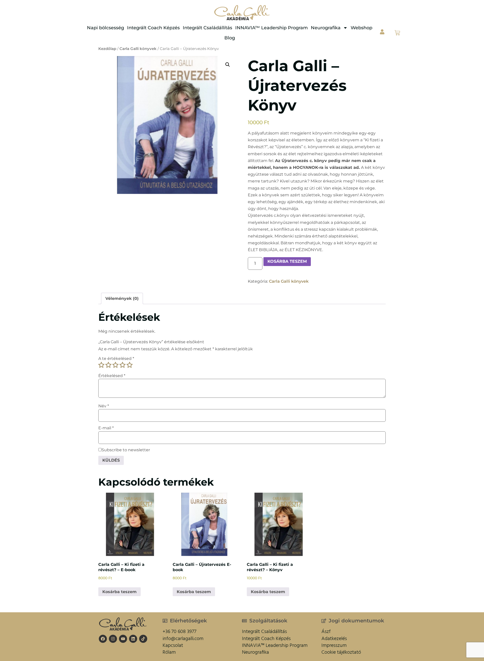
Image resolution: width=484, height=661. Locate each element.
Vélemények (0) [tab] (122, 298)
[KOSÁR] (397, 33)
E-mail (106, 428)
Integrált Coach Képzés (153, 28)
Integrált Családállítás (207, 28)
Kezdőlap (107, 48)
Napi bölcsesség (105, 28)
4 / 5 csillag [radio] (122, 365)
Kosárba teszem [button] (119, 591)
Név (103, 406)
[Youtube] (123, 639)
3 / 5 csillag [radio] (115, 365)
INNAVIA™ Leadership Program (271, 28)
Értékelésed (111, 376)
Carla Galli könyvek (138, 48)
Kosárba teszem (287, 261)
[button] (227, 64)
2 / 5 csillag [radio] (108, 365)
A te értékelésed (116, 359)
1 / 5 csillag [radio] (101, 365)
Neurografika (326, 28)
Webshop (361, 28)
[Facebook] (103, 639)
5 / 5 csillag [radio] (130, 365)
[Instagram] (113, 639)
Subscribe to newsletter (126, 450)
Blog (229, 38)
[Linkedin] (133, 639)
